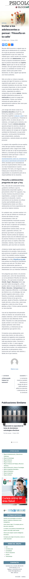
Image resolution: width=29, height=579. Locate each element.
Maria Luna (6, 40)
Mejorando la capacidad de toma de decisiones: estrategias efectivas (13, 428)
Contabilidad (9, 550)
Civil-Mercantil (9, 548)
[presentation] (14, 414)
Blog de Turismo (8, 461)
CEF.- (7, 547)
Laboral (7, 554)
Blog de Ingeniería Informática (11, 469)
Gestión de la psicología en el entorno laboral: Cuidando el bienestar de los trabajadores (13, 520)
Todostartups (9, 556)
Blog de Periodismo (8, 471)
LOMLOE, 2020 (18, 116)
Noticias (4, 23)
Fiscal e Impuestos (10, 552)
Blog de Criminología (9, 458)
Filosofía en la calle (19, 259)
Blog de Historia (8, 475)
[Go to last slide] (4, 423)
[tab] (11, 442)
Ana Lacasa (8, 433)
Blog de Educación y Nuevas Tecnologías (14, 467)
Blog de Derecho (8, 460)
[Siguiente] (25, 423)
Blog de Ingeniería (8, 473)
